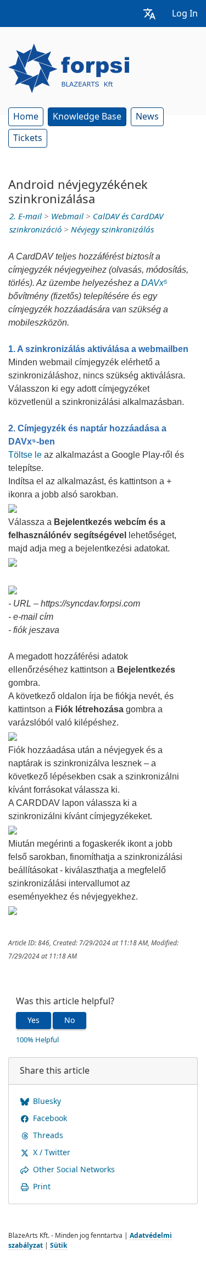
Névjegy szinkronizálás (112, 230)
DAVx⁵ (154, 283)
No (69, 1020)
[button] (149, 13)
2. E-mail (25, 216)
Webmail (67, 216)
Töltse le (25, 454)
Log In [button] (185, 13)
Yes (33, 1020)
